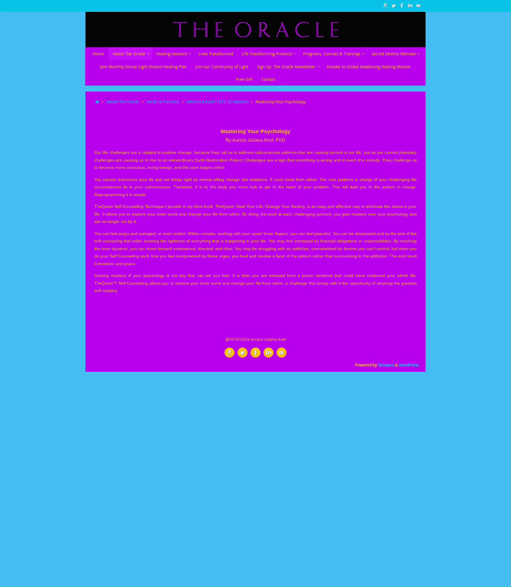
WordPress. (409, 365)
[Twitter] (393, 5)
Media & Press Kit (163, 102)
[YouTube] (418, 5)
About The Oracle (122, 102)
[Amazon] (385, 5)
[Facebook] (402, 5)
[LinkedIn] (410, 5)
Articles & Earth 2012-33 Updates (217, 102)
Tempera (386, 365)
